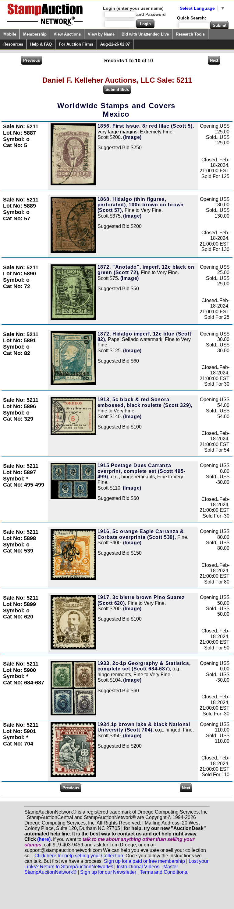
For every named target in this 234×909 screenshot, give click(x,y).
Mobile (9, 34)
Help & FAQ (41, 44)
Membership (35, 34)
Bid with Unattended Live (145, 34)
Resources (13, 44)
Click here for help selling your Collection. (79, 855)
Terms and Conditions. (164, 872)
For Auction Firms (76, 44)
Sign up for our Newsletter (108, 872)
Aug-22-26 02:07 (115, 44)
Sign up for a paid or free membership (144, 861)
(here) (44, 839)
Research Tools (190, 34)
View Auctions (67, 34)
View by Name (101, 34)
